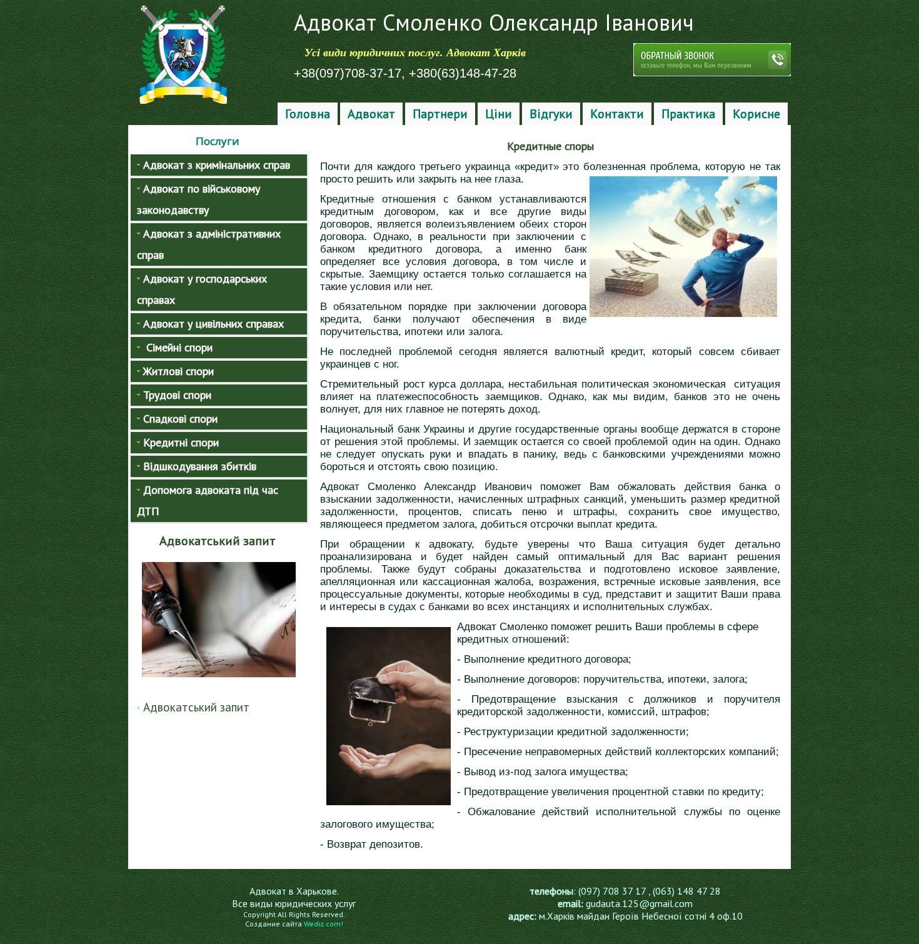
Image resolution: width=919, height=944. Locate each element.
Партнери (440, 114)
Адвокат (371, 114)
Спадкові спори (180, 418)
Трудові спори (177, 395)
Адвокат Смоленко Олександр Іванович (494, 22)
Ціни (498, 114)
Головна (307, 114)
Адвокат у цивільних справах (213, 323)
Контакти (617, 114)
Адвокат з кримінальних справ (216, 165)
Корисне (756, 114)
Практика (688, 114)
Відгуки (551, 114)
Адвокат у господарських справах (202, 289)
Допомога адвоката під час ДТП (207, 500)
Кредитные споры (550, 146)
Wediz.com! (323, 923)
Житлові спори (178, 371)
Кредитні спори (181, 442)
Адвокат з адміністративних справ (209, 244)
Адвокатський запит (196, 707)
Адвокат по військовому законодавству (198, 199)
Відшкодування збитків (199, 466)
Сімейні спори (178, 347)
